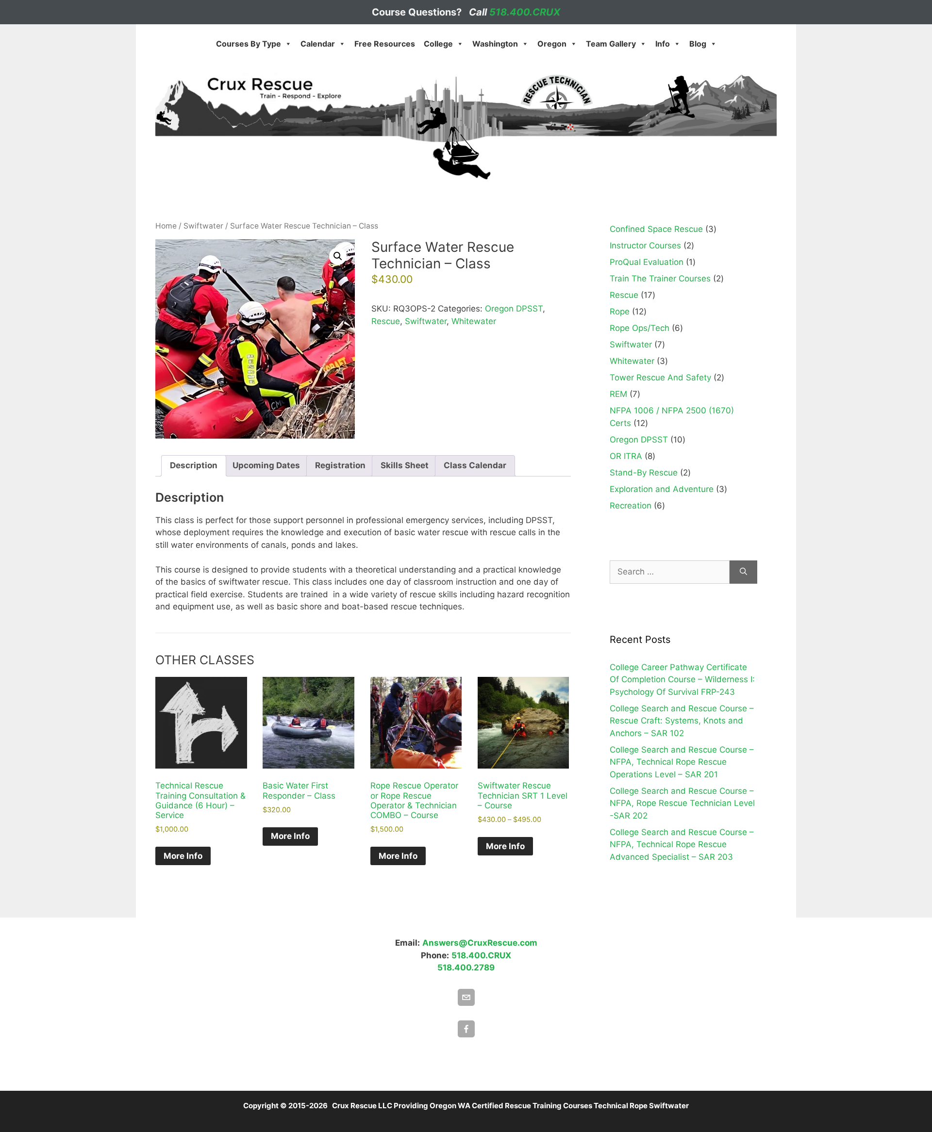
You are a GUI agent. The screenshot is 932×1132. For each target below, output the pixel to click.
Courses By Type (248, 44)
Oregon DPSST (514, 308)
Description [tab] (193, 465)
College (438, 44)
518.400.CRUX (524, 12)
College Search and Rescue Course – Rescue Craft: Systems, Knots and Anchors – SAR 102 (682, 721)
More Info (183, 856)
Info (662, 44)
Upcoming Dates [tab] (266, 465)
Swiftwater (203, 225)
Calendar (317, 44)
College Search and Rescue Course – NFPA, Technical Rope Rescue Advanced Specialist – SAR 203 (682, 844)
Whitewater (473, 321)
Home (166, 225)
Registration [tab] (340, 465)
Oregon (551, 44)
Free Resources (384, 44)
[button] (338, 256)
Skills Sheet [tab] (405, 465)
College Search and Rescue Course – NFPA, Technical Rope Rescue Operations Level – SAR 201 (682, 762)
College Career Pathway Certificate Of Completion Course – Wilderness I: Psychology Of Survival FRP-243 (682, 679)
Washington (495, 44)
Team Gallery (611, 44)
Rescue (385, 321)
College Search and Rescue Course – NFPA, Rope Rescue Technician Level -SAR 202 (682, 803)
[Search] (743, 572)
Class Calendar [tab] (475, 465)
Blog (697, 44)
